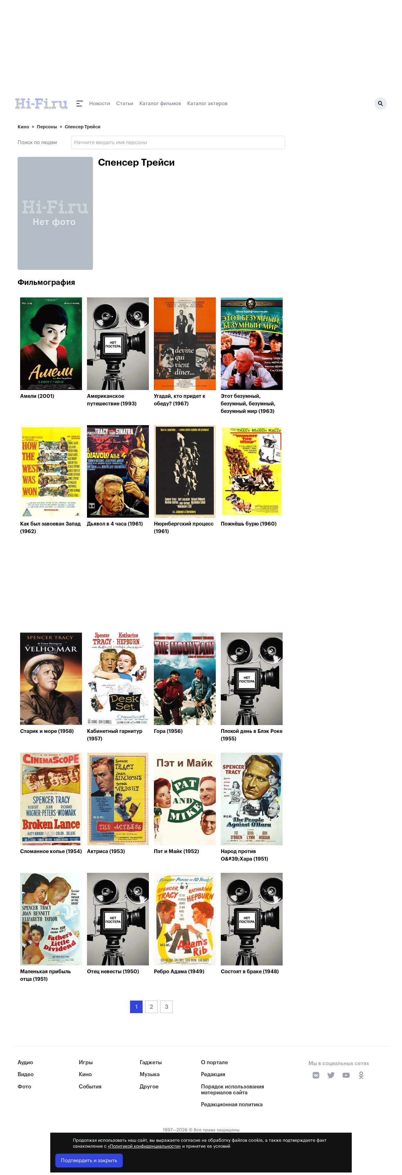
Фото (24, 1086)
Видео (26, 1074)
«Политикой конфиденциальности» (144, 1146)
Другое (149, 1086)
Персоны (47, 127)
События (90, 1086)
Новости (99, 103)
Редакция (213, 1074)
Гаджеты (151, 1062)
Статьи (124, 103)
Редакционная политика (232, 1104)
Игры (86, 1062)
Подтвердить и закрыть (89, 1160)
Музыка (150, 1074)
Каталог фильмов (160, 103)
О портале (214, 1062)
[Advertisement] (151, 585)
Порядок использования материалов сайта (232, 1089)
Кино (23, 127)
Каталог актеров (207, 103)
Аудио (25, 1062)
